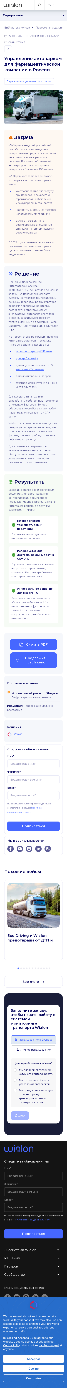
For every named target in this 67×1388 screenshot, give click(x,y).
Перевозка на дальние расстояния (29, 81)
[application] (33, 1342)
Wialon (18, 734)
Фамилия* (14, 771)
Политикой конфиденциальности (32, 1219)
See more (31, 982)
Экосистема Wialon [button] (20, 1250)
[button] (39, 5)
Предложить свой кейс (36, 660)
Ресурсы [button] (11, 1266)
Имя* (10, 756)
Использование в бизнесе (36, 1039)
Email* (11, 787)
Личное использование (36, 1049)
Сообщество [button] (14, 1275)
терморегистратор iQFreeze (34, 351)
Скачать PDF (37, 644)
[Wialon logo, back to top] (33, 1148)
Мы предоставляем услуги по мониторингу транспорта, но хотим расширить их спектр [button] (36, 1096)
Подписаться (33, 826)
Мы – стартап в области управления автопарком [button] (34, 1082)
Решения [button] (12, 1258)
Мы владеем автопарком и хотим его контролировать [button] (36, 1072)
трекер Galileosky (27, 358)
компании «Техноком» (30, 369)
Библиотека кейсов (17, 27)
